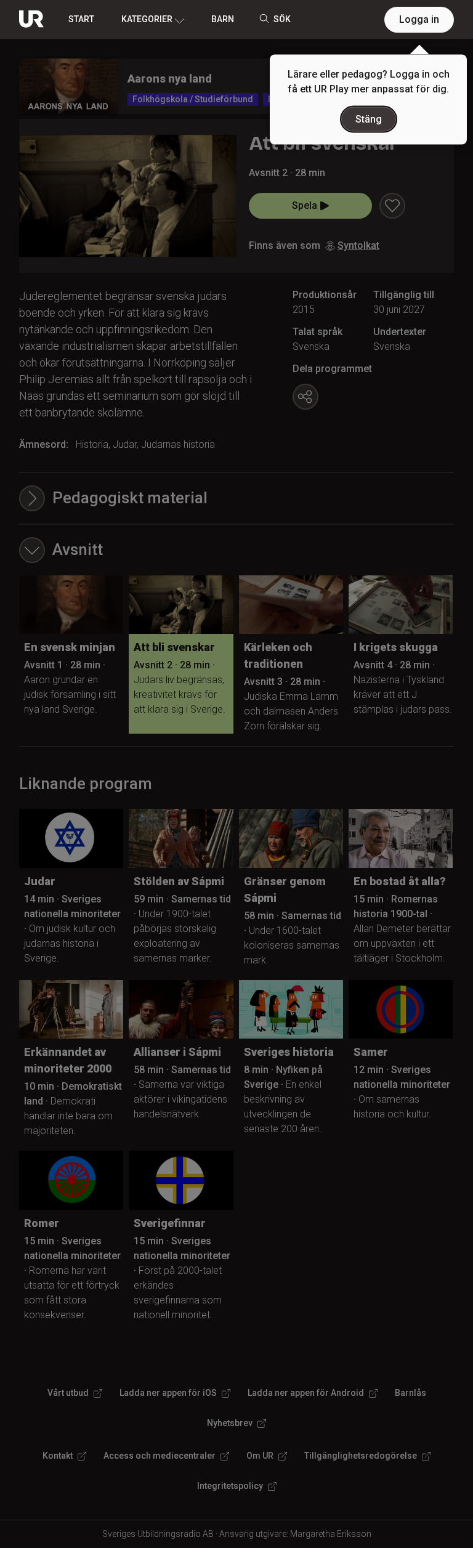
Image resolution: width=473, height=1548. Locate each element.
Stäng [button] (368, 119)
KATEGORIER (146, 19)
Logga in (419, 19)
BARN (222, 19)
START (81, 19)
